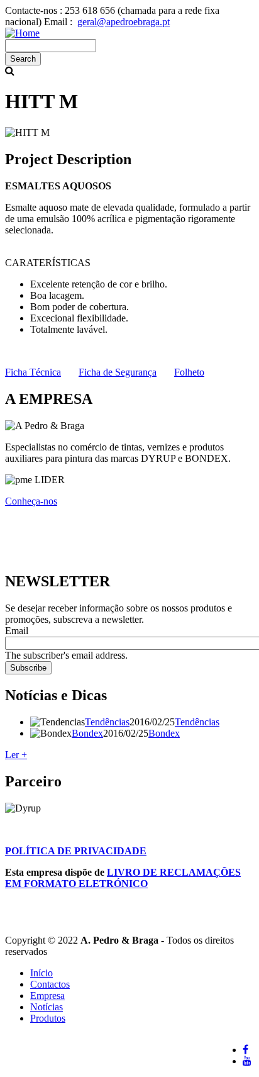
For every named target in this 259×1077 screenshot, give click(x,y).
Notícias (46, 1007)
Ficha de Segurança (118, 372)
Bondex (87, 733)
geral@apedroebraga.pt (123, 21)
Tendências (107, 722)
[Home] (22, 33)
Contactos (50, 984)
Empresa (47, 995)
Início (41, 973)
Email (16, 630)
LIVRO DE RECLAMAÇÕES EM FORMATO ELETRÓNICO (123, 878)
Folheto (189, 372)
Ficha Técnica (33, 372)
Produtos (47, 1018)
